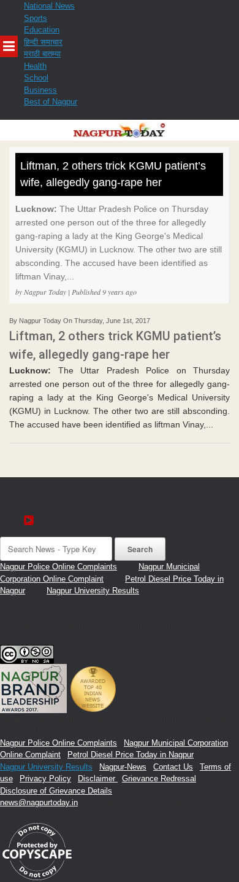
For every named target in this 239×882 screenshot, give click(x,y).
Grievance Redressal (159, 778)
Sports (35, 18)
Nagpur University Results (93, 590)
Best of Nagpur (50, 101)
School (36, 77)
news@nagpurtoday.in (39, 802)
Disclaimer (98, 778)
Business (40, 90)
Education (41, 29)
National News (49, 5)
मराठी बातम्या (42, 53)
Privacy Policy (45, 778)
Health (35, 66)
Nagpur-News (122, 766)
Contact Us (173, 766)
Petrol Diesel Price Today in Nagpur (130, 754)
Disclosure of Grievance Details (56, 790)
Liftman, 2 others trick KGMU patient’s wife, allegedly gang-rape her (113, 174)
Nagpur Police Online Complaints (58, 566)
